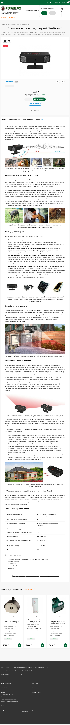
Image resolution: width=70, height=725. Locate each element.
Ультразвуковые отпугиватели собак (17, 24)
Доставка (3, 692)
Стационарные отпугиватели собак (47, 576)
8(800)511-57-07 (5, 667)
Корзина (34, 687)
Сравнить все (28, 589)
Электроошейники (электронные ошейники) (31, 710)
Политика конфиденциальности (10, 701)
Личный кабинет (36, 690)
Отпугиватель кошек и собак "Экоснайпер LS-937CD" (12, 621)
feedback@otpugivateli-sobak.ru (35, 10)
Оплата (3, 690)
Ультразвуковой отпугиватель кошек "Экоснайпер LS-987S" (58, 621)
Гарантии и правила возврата (9, 699)
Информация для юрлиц (7, 694)
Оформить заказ (36, 692)
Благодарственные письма (8, 697)
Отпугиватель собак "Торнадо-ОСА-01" (35, 621)
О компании (4, 687)
